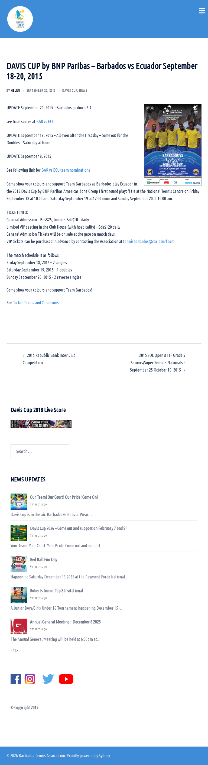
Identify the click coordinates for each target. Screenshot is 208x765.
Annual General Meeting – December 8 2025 (65, 621)
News (83, 90)
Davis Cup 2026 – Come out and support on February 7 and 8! (78, 528)
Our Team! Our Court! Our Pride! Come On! (64, 497)
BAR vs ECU (45, 121)
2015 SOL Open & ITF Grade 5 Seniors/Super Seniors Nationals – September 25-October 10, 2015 (157, 362)
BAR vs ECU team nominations (65, 170)
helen (15, 90)
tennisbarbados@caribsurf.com (148, 241)
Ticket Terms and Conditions (36, 302)
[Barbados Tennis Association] (20, 18)
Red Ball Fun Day (43, 559)
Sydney (104, 755)
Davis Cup (69, 90)
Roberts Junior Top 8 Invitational (56, 590)
